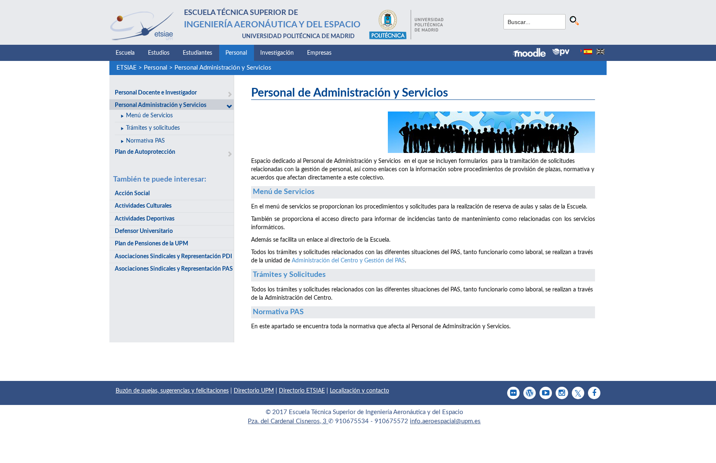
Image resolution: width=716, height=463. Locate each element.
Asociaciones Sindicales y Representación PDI (173, 256)
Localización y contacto (359, 391)
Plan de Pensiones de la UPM (151, 244)
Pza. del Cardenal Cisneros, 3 (288, 421)
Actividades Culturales (143, 206)
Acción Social (132, 193)
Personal (236, 53)
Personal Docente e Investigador (156, 93)
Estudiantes (197, 53)
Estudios (158, 53)
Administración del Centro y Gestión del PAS (348, 261)
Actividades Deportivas (144, 219)
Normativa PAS (145, 141)
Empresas (319, 53)
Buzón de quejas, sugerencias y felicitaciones (172, 391)
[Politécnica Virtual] (560, 52)
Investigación (277, 53)
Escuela (125, 53)
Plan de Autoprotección (145, 152)
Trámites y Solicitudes (289, 275)
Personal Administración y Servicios (222, 68)
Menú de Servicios (149, 116)
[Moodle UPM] (532, 53)
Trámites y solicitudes (153, 128)
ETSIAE (126, 68)
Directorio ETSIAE (302, 391)
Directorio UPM (254, 391)
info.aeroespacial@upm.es (445, 421)
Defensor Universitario (144, 231)
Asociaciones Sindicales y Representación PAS (174, 269)
